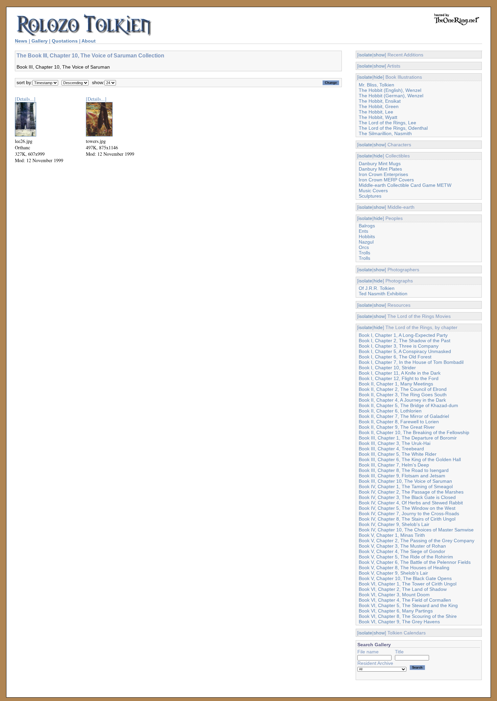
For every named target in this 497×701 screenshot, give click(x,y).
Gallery (39, 41)
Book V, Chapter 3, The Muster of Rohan (402, 546)
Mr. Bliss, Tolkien (376, 84)
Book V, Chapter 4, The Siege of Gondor (402, 551)
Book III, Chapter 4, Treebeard (391, 448)
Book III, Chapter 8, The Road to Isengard (404, 470)
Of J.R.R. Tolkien (377, 288)
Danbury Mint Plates (380, 169)
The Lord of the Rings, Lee (387, 122)
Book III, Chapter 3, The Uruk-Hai (394, 443)
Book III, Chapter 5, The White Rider (397, 454)
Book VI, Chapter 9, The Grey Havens (399, 621)
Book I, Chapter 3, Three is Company (399, 346)
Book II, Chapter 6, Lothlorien (390, 411)
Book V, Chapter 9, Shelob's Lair (393, 573)
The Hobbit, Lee (376, 112)
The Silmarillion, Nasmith (385, 133)
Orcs (364, 247)
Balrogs (367, 225)
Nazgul (366, 242)
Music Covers (373, 190)
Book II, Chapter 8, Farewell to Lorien (399, 421)
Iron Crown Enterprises (383, 174)
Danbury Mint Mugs (380, 163)
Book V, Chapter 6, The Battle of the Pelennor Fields (415, 562)
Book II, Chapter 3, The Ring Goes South (403, 394)
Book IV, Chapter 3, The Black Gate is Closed (407, 497)
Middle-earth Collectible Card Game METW (405, 185)
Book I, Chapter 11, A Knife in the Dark (400, 373)
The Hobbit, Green (379, 106)
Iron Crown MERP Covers (386, 179)
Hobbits (367, 236)
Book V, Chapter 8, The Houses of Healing (404, 567)
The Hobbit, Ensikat (380, 101)
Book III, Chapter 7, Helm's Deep (394, 465)
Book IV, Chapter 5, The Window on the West (407, 508)
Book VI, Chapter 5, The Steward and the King (408, 605)
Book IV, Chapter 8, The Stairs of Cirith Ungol (407, 519)
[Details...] (25, 99)
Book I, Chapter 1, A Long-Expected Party (403, 335)
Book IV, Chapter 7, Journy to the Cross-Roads (409, 513)
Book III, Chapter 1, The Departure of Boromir (408, 438)
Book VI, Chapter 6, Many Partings (396, 611)
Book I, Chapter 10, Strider (387, 367)
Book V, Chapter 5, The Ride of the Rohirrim (406, 556)
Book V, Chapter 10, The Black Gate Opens (405, 578)
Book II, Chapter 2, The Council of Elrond (403, 389)
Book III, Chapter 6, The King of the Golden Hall (410, 459)
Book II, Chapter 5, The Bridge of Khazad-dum (408, 405)
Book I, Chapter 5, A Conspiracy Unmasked (405, 351)
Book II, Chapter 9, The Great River (397, 427)
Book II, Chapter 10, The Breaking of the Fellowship (414, 432)
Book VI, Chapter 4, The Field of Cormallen (405, 600)
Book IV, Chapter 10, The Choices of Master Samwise (416, 529)
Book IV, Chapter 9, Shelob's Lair (394, 524)
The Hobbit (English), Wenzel (390, 90)
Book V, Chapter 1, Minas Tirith (392, 535)
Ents (363, 231)
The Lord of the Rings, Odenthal (393, 128)
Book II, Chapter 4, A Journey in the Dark (402, 400)
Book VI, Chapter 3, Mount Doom (394, 594)
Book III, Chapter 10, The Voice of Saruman (405, 481)
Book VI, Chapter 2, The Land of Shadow (403, 589)
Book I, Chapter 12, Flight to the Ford (399, 378)
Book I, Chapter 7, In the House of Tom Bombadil (411, 362)
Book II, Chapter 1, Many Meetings (396, 383)
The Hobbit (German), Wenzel (391, 95)
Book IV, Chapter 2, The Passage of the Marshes (411, 492)
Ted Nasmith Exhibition (383, 293)
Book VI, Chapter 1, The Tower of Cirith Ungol (407, 583)
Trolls (364, 252)
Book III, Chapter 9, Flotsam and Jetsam (402, 475)
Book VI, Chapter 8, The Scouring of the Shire (408, 616)
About (88, 41)
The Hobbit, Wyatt (378, 117)
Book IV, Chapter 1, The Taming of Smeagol (406, 486)
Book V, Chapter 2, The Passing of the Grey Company (416, 540)
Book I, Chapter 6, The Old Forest (395, 356)
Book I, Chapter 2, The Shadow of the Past (404, 340)
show (379, 54)
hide (378, 77)
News (21, 41)
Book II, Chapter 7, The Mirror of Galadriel (404, 416)
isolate (365, 54)
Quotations (65, 41)
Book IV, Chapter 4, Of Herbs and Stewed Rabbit (411, 502)
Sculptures (370, 196)
